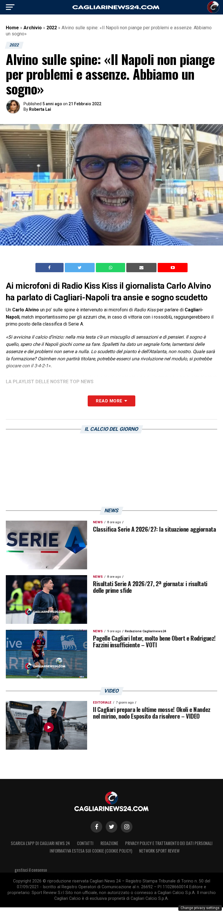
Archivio (33, 27)
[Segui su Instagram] (126, 827)
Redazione (109, 843)
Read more (109, 401)
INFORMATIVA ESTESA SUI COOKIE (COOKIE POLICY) (91, 851)
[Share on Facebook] (50, 267)
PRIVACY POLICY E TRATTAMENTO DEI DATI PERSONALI (169, 843)
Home (12, 27)
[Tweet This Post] (80, 267)
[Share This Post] (111, 267)
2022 (51, 27)
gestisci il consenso (31, 870)
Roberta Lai (40, 109)
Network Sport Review (159, 851)
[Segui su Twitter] (111, 827)
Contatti (85, 843)
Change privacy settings (200, 908)
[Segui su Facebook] (96, 827)
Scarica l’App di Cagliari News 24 (40, 843)
